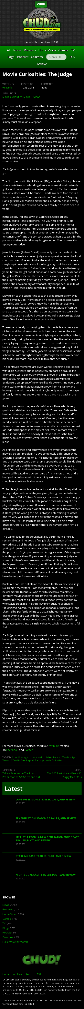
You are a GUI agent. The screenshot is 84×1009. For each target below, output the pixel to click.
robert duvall (36, 757)
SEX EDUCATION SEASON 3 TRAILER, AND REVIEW (46, 818)
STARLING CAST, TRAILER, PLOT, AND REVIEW (43, 856)
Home (6, 974)
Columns (37, 57)
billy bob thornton (52, 757)
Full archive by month (15, 942)
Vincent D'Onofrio (11, 760)
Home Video (47, 50)
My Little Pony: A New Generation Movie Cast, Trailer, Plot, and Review (48, 838)
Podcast (23, 57)
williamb (7, 87)
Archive (45, 42)
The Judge (39, 760)
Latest (13, 788)
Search (29, 974)
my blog (54, 746)
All (8, 50)
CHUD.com (42, 960)
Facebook (12, 750)
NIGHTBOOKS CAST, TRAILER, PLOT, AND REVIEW (46, 875)
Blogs (10, 57)
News (17, 50)
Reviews (30, 50)
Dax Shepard (27, 760)
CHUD (41, 4)
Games (63, 50)
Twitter (28, 750)
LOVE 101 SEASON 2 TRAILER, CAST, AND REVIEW (45, 799)
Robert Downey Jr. (20, 757)
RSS (56, 42)
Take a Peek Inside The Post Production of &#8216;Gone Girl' (21, 775)
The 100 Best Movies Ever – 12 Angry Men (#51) (64, 775)
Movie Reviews (31, 97)
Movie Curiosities (12, 97)
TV (73, 50)
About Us (31, 42)
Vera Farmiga (68, 757)
